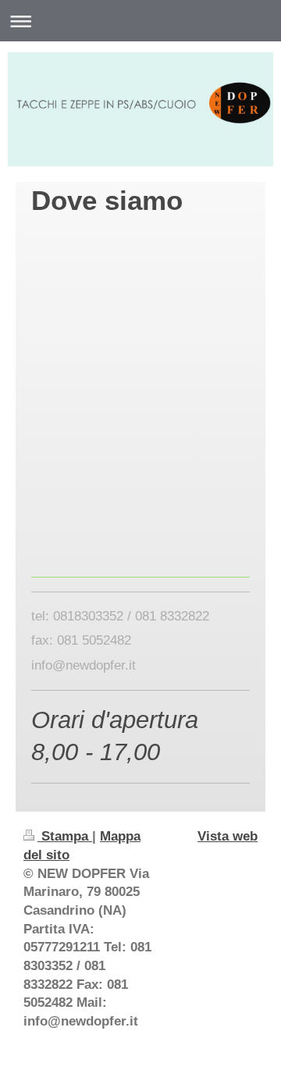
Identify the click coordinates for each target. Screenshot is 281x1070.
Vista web (227, 836)
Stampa (64, 836)
